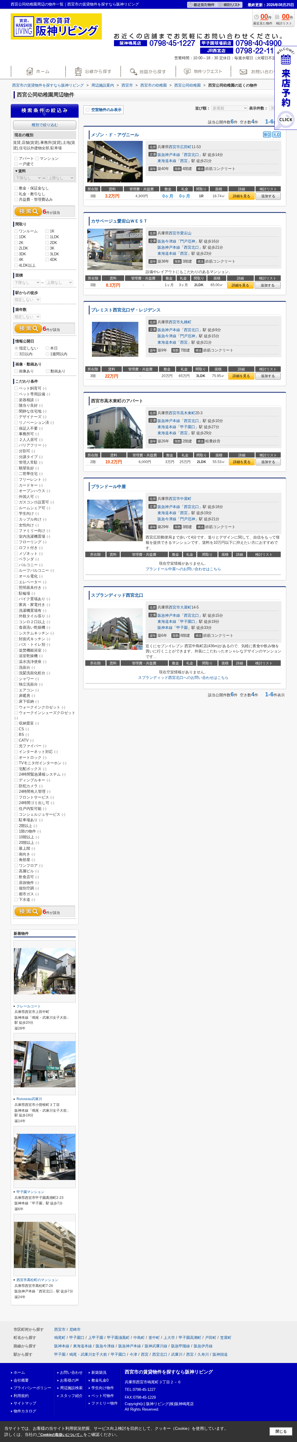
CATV (26, 740)
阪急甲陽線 (180, 1346)
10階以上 (29, 837)
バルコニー (31, 565)
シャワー (29, 679)
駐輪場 (27, 593)
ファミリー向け (34, 530)
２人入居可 (31, 439)
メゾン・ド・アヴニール (115, 134)
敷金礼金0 (99, 1380)
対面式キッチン (34, 639)
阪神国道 (220, 1354)
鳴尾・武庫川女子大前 (88, 1354)
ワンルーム (28, 231)
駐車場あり (31, 820)
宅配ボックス (32, 769)
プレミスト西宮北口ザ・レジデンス (126, 310)
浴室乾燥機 (31, 656)
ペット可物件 (102, 1395)
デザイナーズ (32, 417)
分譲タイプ (31, 457)
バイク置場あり (34, 599)
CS (24, 729)
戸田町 (210, 1337)
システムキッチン (36, 633)
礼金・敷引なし (32, 194)
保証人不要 (31, 428)
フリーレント (32, 479)
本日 (54, 348)
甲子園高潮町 (190, 1337)
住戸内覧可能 (32, 808)
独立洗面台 (31, 684)
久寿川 (203, 1354)
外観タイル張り (34, 616)
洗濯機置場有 (32, 610)
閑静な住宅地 (32, 411)
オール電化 (31, 576)
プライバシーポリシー (32, 1388)
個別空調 (29, 888)
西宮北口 (191, 155)
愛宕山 (185, 233)
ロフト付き (31, 548)
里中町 (154, 1337)
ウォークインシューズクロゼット (45, 715)
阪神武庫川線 (156, 1346)
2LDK (23, 248)
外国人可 (29, 496)
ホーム (19, 1372)
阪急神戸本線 (168, 155)
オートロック (32, 757)
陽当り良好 (31, 405)
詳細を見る (241, 196)
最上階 (27, 848)
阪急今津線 (166, 241)
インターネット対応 (38, 751)
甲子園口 (187, 427)
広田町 (185, 147)
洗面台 (27, 667)
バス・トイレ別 (34, 644)
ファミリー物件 (104, 1403)
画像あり (26, 371)
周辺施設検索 (71, 1388)
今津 (133, 1354)
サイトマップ (25, 1403)
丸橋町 (185, 322)
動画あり (58, 371)
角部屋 (27, 860)
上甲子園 (95, 1337)
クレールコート (29, 1006)
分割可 (27, 451)
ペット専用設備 (34, 394)
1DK (22, 237)
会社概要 (21, 1380)
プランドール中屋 (108, 486)
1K (52, 231)
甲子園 (182, 627)
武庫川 (176, 1354)
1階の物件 (30, 831)
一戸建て (26, 164)
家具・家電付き (34, 604)
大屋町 (185, 607)
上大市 (169, 1337)
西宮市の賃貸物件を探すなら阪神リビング (169, 1371)
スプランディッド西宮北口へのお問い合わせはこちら (183, 677)
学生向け (29, 513)
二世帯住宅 (31, 473)
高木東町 (187, 413)
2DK (53, 243)
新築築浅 (98, 1372)
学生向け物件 (102, 1388)
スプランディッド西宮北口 (117, 595)
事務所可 (29, 434)
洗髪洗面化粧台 (34, 673)
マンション (49, 158)
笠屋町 (225, 1337)
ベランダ (29, 559)
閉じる (281, 1431)
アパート (26, 158)
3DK (22, 254)
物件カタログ (25, 1411)
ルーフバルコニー (36, 570)
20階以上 (29, 842)
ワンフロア (31, 865)
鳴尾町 (60, 1337)
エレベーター (32, 582)
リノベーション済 (36, 422)
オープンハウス (34, 491)
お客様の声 (69, 1380)
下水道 (27, 899)
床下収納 (29, 701)
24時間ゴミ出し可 (36, 803)
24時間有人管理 (34, 791)
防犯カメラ (31, 786)
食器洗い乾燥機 (34, 627)
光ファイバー (32, 746)
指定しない (28, 348)
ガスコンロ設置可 (36, 502)
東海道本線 (166, 161)
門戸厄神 (187, 241)
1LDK (54, 237)
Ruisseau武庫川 (29, 1099)
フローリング (32, 542)
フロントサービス (36, 797)
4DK (53, 259)
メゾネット (31, 553)
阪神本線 (165, 627)
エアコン (29, 690)
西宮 (184, 161)
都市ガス (29, 894)
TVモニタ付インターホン (42, 763)
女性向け (29, 525)
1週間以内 (58, 354)
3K (52, 248)
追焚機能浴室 (32, 650)
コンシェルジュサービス (42, 814)
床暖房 (27, 695)
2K (21, 243)
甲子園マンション (30, 1192)
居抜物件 (29, 882)
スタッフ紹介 (71, 1395)
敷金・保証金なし (34, 188)
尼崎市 (75, 1329)
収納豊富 (29, 723)
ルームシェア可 (34, 508)
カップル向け (32, 519)
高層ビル (29, 871)
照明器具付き (32, 587)
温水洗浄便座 (32, 661)
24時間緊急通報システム (42, 774)
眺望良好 (29, 468)
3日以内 (25, 354)
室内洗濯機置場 (34, 536)
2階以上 (28, 826)
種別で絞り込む (45, 125)
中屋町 (185, 498)
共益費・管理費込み (36, 199)
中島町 (139, 1337)
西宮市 (174, 147)
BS (24, 734)
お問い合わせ (71, 1372)
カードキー (31, 485)
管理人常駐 (31, 462)
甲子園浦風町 (118, 1337)
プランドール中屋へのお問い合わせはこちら (183, 569)
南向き (27, 854)
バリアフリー (32, 445)
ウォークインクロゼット (42, 707)
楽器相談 (29, 400)
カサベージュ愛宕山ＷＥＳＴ (119, 221)
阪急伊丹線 (203, 1346)
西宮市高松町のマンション (37, 1280)
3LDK (54, 254)
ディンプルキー (34, 780)
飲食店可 (29, 877)
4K (21, 259)
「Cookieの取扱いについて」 (60, 1435)
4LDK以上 (27, 265)
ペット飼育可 (32, 388)
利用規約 (21, 1395)
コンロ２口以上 (34, 622)
